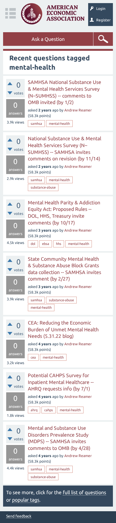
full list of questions (84, 492)
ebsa (45, 244)
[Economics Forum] (52, 13)
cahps (48, 410)
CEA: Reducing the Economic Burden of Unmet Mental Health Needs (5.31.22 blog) (63, 329)
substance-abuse (43, 187)
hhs (58, 244)
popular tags (25, 500)
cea (33, 357)
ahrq (34, 410)
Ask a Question (48, 39)
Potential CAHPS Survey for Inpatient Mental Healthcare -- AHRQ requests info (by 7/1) (61, 382)
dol (33, 244)
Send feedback (18, 516)
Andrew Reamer (78, 110)
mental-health (59, 123)
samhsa (36, 123)
